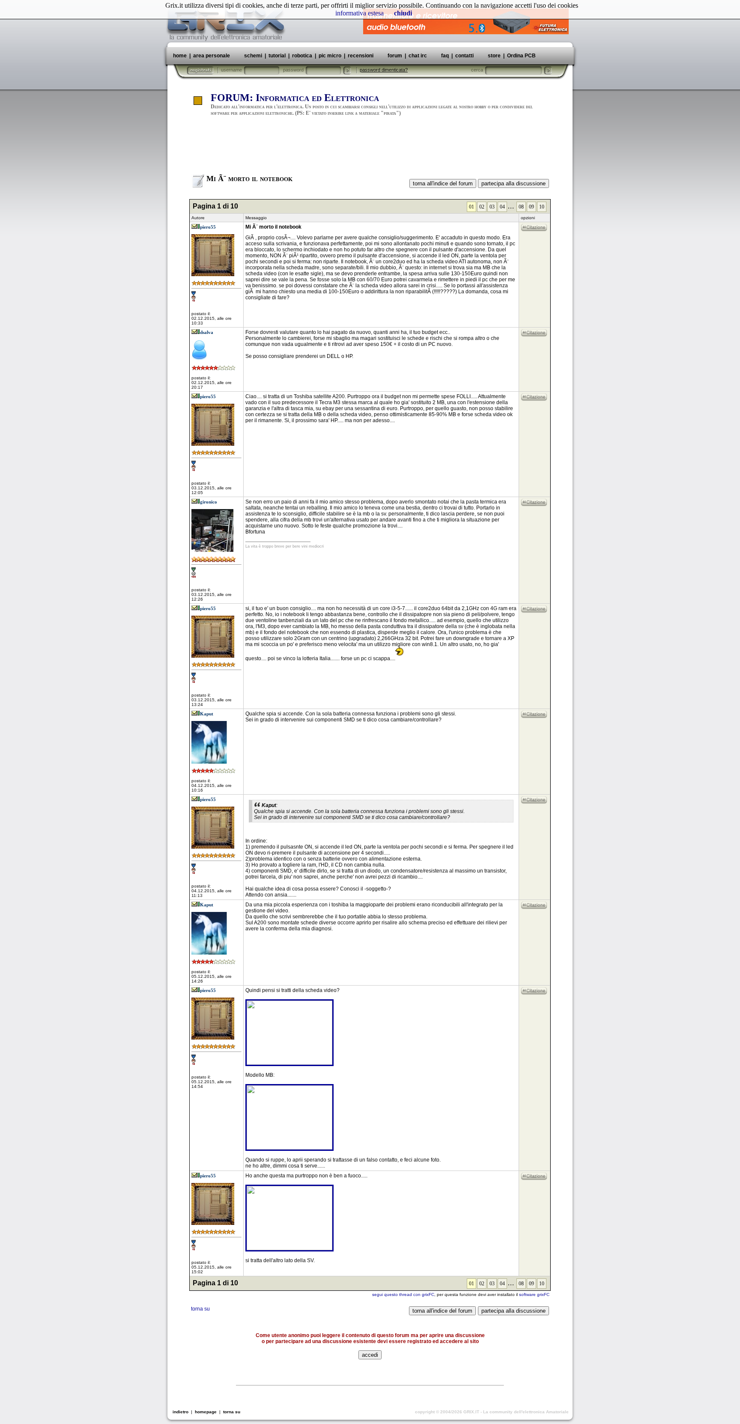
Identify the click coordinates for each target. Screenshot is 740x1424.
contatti (464, 56)
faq (445, 56)
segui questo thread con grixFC (403, 1294)
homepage (206, 1411)
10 (541, 207)
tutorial (277, 56)
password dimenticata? (384, 69)
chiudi (403, 13)
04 (502, 207)
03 (492, 207)
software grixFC (534, 1294)
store (494, 56)
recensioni (360, 56)
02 (481, 207)
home (180, 56)
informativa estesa (359, 13)
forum (395, 56)
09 (531, 207)
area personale (211, 56)
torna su (200, 1309)
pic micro (330, 56)
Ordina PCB (521, 56)
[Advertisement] (370, 149)
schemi (253, 56)
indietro (180, 1411)
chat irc (418, 56)
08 (521, 207)
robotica (302, 56)
